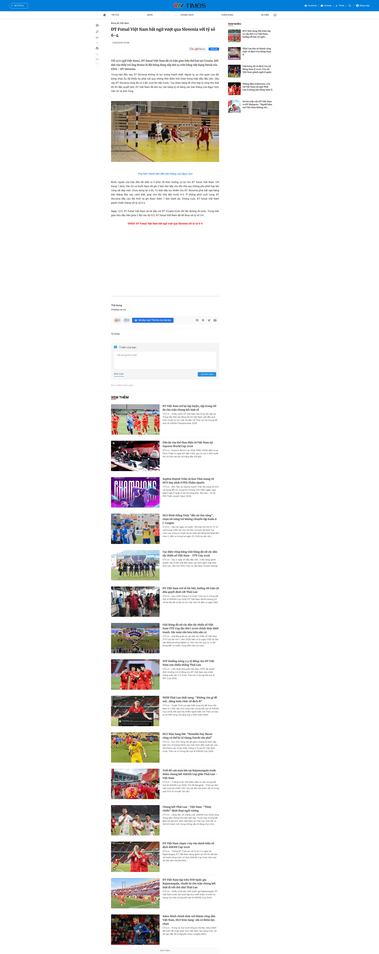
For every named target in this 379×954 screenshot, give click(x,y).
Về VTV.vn (19, 5)
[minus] (97, 63)
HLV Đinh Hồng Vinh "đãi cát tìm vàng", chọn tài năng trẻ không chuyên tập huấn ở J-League (189, 519)
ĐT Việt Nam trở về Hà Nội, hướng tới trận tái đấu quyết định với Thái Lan (191, 590)
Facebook (312, 5)
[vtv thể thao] (189, 6)
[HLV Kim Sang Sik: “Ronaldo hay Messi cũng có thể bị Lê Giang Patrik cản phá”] (135, 747)
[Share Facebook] (197, 320)
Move (150, 15)
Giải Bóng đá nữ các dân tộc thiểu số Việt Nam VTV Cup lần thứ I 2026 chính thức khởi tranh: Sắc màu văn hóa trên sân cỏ (191, 628)
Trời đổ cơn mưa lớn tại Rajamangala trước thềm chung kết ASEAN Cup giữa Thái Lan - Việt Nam (190, 774)
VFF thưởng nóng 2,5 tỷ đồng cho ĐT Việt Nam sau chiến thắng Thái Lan (188, 663)
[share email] (215, 320)
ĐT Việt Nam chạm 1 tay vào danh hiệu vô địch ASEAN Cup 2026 (188, 845)
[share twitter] (209, 320)
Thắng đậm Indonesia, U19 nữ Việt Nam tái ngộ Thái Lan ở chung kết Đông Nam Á (257, 87)
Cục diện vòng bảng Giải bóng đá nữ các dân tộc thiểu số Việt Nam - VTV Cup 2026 (190, 553)
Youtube (328, 5)
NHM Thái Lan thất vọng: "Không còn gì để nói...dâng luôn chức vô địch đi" (190, 699)
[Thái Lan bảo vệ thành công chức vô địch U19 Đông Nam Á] (234, 53)
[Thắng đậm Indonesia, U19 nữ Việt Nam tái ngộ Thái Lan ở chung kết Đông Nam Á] (234, 88)
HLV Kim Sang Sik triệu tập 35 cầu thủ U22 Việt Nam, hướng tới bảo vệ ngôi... (256, 34)
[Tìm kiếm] (349, 5)
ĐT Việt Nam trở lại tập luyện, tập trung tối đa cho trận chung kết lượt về (189, 408)
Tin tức (115, 15)
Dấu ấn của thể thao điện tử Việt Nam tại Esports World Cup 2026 (188, 444)
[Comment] (97, 37)
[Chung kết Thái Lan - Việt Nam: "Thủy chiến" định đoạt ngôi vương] (135, 820)
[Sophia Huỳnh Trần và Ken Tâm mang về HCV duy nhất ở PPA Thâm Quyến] (135, 492)
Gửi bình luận (207, 374)
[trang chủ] (104, 15)
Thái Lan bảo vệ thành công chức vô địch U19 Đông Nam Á (257, 51)
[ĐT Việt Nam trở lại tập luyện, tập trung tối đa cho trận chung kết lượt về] (135, 419)
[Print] (97, 48)
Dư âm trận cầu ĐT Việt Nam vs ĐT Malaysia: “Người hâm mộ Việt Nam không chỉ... (257, 104)
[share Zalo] (203, 320)
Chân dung (227, 15)
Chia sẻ (214, 49)
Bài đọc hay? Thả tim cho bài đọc (155, 320)
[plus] (97, 54)
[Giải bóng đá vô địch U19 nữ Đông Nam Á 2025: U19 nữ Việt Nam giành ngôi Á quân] (234, 71)
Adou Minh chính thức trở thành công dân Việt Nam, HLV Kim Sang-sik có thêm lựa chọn (189, 920)
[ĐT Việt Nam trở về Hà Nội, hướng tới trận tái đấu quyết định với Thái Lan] (135, 601)
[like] (97, 25)
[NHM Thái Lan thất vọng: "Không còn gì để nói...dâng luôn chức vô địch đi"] (135, 711)
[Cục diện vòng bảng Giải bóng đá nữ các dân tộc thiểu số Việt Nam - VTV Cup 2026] (135, 565)
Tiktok (341, 5)
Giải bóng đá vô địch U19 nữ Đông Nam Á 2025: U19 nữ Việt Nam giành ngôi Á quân (257, 69)
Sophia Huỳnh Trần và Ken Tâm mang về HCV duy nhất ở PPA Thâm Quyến (188, 480)
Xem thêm (165, 950)
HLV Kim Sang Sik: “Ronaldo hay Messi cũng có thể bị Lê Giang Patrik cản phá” (187, 735)
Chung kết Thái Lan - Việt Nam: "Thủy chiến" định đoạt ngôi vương (187, 808)
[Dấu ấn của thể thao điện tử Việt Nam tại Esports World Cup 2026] (135, 456)
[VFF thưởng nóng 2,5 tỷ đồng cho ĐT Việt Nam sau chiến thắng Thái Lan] (135, 674)
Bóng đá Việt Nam (120, 23)
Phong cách (187, 15)
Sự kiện (265, 15)
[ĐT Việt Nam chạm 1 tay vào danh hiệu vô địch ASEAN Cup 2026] (135, 857)
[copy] (97, 31)
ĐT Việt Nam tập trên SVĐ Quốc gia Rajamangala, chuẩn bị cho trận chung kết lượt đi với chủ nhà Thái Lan (189, 883)
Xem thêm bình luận (122, 385)
